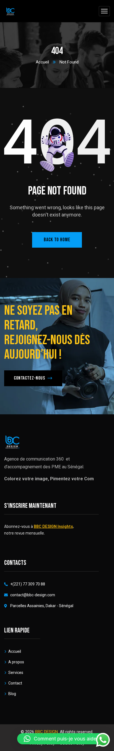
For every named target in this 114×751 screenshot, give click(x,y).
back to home (57, 240)
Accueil (42, 62)
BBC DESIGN (46, 731)
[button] (62, 738)
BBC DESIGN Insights (53, 526)
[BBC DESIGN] (10, 11)
